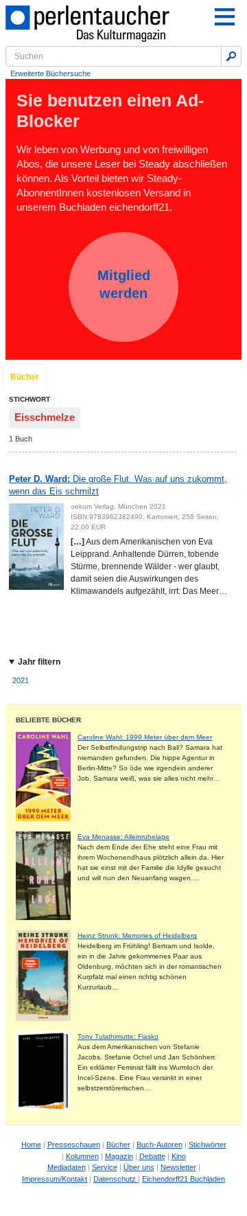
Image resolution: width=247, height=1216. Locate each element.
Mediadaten (66, 1167)
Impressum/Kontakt (54, 1179)
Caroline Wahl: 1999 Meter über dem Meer (145, 737)
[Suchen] (231, 56)
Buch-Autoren (160, 1144)
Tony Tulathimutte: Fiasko (118, 1036)
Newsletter (178, 1167)
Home (31, 1144)
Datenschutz (115, 1179)
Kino (179, 1156)
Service (104, 1167)
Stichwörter (207, 1144)
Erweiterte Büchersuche (50, 73)
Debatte (152, 1156)
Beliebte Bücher (48, 720)
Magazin (119, 1156)
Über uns (139, 1167)
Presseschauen (73, 1144)
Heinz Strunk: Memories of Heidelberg (137, 935)
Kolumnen (82, 1156)
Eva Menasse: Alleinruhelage (123, 836)
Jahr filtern (39, 662)
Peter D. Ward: (118, 485)
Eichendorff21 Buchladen (183, 1179)
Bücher (24, 377)
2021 (20, 680)
